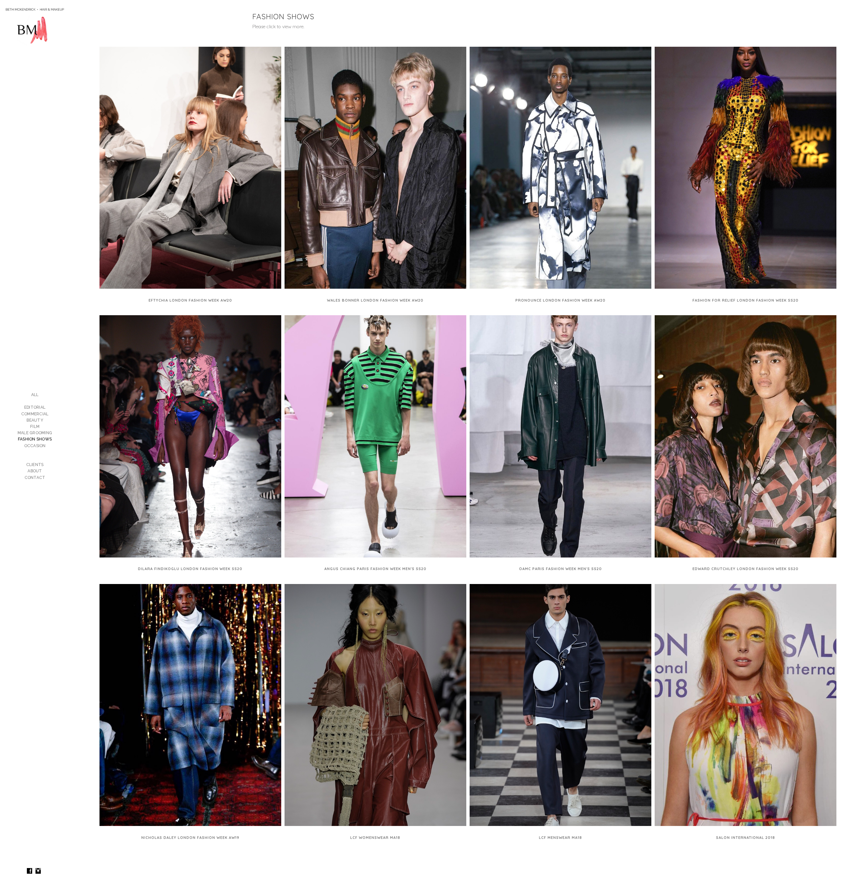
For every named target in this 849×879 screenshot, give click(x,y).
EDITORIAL (34, 407)
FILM (34, 426)
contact (35, 477)
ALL (35, 394)
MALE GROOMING (35, 433)
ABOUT (35, 471)
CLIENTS (35, 464)
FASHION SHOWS (35, 439)
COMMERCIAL (35, 414)
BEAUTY (35, 420)
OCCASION (35, 445)
